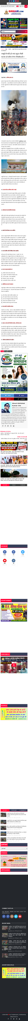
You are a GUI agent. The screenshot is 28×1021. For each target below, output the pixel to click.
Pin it (9, 399)
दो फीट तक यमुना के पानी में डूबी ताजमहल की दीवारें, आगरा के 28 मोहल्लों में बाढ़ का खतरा (12, 479)
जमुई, (22, 60)
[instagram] (16, 1)
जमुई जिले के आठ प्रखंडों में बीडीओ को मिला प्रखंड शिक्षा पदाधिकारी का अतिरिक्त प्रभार (16, 821)
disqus (13, 485)
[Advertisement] (14, 501)
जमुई (7, 6)
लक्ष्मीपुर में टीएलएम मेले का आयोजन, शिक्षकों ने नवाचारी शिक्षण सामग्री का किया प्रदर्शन (17, 948)
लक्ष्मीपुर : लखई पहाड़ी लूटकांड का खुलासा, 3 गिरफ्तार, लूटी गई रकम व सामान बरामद (17, 954)
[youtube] (18, 1)
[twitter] (14, 1)
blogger (5, 485)
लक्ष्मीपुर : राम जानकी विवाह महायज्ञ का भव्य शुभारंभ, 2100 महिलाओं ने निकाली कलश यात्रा (17, 928)
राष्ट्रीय (9, 49)
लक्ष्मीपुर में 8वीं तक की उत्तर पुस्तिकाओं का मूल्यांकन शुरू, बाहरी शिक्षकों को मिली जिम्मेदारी (17, 935)
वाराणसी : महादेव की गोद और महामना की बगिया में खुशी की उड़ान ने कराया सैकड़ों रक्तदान (14, 466)
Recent (5, 810)
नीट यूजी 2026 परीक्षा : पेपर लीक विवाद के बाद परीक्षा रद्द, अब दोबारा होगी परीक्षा (12, 452)
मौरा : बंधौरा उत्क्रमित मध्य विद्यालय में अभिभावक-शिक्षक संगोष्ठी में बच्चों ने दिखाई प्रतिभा (17, 827)
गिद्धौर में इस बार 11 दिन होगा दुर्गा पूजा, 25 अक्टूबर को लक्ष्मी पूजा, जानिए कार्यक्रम (16, 833)
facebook (22, 485)
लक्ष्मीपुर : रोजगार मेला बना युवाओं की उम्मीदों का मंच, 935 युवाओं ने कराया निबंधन (17, 941)
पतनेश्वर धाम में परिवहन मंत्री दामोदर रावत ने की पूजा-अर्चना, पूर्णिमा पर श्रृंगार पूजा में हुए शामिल (16, 838)
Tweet (9, 395)
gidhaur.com (22, 141)
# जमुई (6, 351)
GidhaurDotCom (14, 1016)
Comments (23, 810)
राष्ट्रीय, (24, 60)
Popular (14, 810)
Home (2, 49)
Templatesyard (14, 1014)
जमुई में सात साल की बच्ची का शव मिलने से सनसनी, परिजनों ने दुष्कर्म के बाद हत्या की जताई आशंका (16, 815)
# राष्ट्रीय (10, 351)
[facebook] (9, 1)
